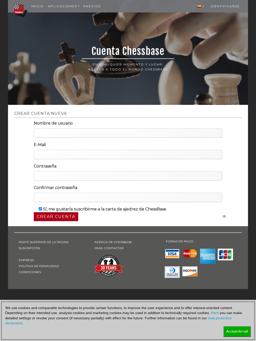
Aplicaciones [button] (62, 6)
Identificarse (225, 6)
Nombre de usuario (53, 123)
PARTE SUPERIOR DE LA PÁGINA (44, 242)
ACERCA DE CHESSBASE (113, 242)
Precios (92, 6)
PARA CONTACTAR (109, 248)
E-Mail (40, 144)
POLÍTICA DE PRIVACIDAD (39, 266)
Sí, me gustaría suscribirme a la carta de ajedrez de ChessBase (104, 209)
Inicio (37, 6)
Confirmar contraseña (55, 187)
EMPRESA (26, 260)
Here (215, 313)
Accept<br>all (237, 331)
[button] (200, 6)
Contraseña (45, 166)
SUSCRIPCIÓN (29, 248)
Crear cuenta (56, 216)
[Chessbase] (20, 10)
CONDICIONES (30, 272)
